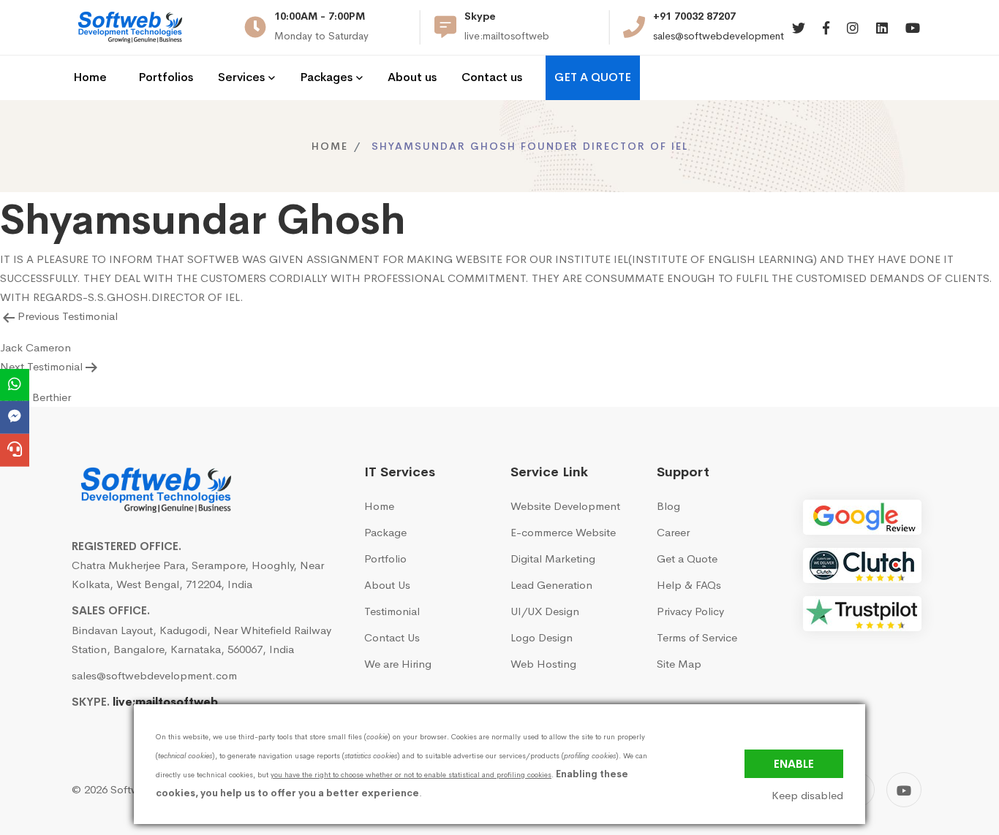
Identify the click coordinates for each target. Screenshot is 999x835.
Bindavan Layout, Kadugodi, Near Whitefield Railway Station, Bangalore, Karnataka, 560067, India (201, 639)
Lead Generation (551, 585)
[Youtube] (912, 29)
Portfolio (385, 558)
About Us (387, 585)
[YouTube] (903, 789)
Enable (794, 764)
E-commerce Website (563, 532)
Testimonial (392, 611)
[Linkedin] (882, 29)
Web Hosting (543, 664)
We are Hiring (397, 664)
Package (385, 532)
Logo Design (541, 637)
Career (673, 532)
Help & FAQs (689, 585)
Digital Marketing (552, 558)
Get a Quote (687, 558)
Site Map (679, 664)
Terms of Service (697, 637)
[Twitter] (799, 29)
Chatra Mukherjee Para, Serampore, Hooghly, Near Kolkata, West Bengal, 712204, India (198, 574)
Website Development (565, 506)
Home (330, 146)
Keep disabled (807, 795)
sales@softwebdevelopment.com (730, 35)
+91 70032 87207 (694, 16)
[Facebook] (826, 29)
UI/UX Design (544, 611)
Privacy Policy (690, 611)
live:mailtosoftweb (165, 702)
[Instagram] (853, 29)
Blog (668, 506)
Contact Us (392, 637)
